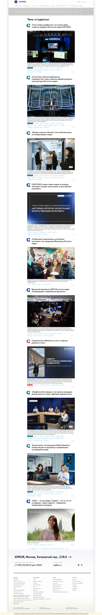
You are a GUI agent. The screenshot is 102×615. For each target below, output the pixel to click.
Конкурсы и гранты (56, 590)
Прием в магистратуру (37, 588)
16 (55, 548)
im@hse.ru (57, 565)
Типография (74, 584)
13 (50, 548)
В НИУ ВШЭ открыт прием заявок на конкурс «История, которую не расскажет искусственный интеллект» (51, 186)
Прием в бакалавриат (36, 584)
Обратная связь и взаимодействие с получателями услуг (42, 599)
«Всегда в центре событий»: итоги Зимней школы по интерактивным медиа (52, 133)
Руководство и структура (17, 581)
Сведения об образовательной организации (21, 598)
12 (48, 548)
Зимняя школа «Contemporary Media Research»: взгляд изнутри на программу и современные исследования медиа (51, 447)
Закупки (14, 588)
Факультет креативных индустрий (60, 11)
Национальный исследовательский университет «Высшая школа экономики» (28, 11)
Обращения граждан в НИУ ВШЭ (19, 590)
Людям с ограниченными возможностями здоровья (22, 599)
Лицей (34, 579)
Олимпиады (35, 583)
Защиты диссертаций (56, 586)
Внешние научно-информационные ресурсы (60, 591)
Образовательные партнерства (38, 597)
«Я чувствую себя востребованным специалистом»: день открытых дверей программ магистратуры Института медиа (52, 79)
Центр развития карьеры (37, 593)
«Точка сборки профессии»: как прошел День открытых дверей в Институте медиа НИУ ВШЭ (51, 26)
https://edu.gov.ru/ (43, 607)
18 (59, 548)
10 (44, 548)
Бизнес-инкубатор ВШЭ (37, 595)
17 (57, 548)
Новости (77, 11)
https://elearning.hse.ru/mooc (71, 607)
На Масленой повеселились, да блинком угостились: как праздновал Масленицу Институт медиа (52, 241)
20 (63, 548)
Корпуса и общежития (17, 586)
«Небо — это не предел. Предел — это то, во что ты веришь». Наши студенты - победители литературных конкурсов (51, 502)
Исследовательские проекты (58, 581)
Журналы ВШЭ (74, 588)
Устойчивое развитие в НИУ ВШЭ (19, 583)
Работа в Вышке (16, 603)
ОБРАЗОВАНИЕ (36, 577)
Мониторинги (55, 583)
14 (51, 548)
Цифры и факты (16, 579)
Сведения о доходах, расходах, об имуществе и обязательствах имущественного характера (21, 596)
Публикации (74, 590)
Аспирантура (35, 590)
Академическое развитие (57, 588)
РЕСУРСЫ (74, 577)
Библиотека (74, 579)
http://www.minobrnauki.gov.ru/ (18, 607)
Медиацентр (74, 586)
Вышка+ (34, 586)
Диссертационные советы (57, 584)
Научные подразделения (57, 579)
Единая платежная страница (18, 601)
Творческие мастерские (44, 5)
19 (61, 548)
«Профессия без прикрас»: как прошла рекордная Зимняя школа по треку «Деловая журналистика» (52, 393)
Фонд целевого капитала (17, 591)
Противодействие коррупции (18, 593)
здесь (68, 613)
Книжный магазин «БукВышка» (77, 583)
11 (46, 548)
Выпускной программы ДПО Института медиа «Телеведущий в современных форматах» (50, 290)
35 (67, 548)
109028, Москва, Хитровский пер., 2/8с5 (40, 557)
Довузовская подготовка (37, 581)
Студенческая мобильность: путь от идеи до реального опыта (50, 341)
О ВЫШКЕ (15, 577)
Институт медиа (71, 11)
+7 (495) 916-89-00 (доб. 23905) (28, 565)
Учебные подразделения (48, 11)
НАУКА (54, 577)
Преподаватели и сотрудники (76, 5)
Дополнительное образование (38, 591)
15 (53, 548)
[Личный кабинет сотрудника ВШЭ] (83, 2)
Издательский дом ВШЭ (76, 581)
